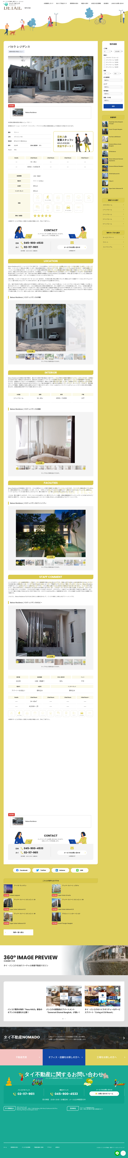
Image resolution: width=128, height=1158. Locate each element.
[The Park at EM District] (105, 139)
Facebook (23, 870)
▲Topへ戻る (123, 1153)
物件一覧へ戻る (18, 932)
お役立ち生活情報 (96, 3)
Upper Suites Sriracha (61, 895)
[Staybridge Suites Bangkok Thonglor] (105, 124)
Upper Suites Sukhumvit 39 (15, 923)
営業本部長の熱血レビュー (16, 51)
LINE (81, 870)
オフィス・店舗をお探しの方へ (64, 1057)
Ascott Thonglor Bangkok (62, 923)
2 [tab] (65, 1019)
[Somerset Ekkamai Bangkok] (105, 168)
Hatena (62, 870)
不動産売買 (21, 1057)
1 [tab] (63, 1019)
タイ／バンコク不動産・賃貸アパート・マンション (13, 1)
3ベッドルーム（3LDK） (112, 64)
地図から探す (84, 3)
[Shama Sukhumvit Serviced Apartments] (105, 161)
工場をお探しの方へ (107, 1057)
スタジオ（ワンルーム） (112, 57)
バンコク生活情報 (26, 1147)
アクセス (49, 1147)
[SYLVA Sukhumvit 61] (105, 176)
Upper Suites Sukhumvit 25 (63, 909)
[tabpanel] (25, 1001)
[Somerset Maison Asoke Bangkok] (105, 146)
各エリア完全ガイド (61, 3)
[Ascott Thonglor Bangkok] (105, 131)
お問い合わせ (117, 3)
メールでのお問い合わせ (72, 247)
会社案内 (106, 3)
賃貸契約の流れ (74, 3)
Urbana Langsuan (12, 895)
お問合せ (57, 1147)
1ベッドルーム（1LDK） (112, 60)
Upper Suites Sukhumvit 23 (15, 909)
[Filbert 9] (105, 183)
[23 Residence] (105, 154)
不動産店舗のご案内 (38, 1147)
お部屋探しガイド (48, 3)
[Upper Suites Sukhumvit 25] (105, 191)
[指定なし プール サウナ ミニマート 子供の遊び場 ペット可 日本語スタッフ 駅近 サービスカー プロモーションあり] (113, 100)
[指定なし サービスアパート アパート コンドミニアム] (113, 93)
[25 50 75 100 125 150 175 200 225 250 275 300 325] (107, 73)
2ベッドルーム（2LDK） (112, 62)
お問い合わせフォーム (105, 1093)
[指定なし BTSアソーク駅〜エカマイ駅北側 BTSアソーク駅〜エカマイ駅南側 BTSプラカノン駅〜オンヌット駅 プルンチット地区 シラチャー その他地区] (113, 87)
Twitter (43, 870)
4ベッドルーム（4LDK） (112, 67)
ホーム (5, 1147)
